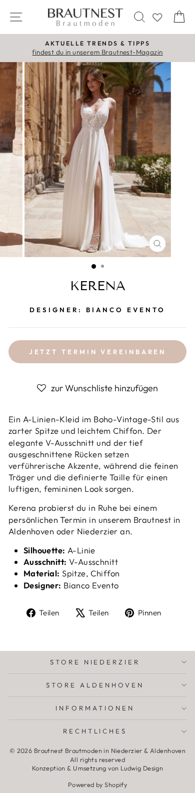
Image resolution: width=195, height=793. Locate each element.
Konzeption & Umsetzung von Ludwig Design (98, 768)
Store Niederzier (95, 662)
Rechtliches (95, 731)
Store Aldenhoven (95, 685)
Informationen (95, 708)
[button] (97, 388)
